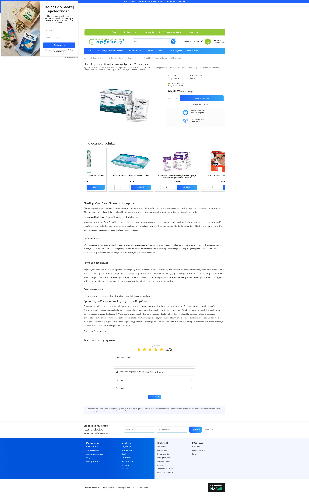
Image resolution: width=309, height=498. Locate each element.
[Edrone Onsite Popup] (154, 249)
